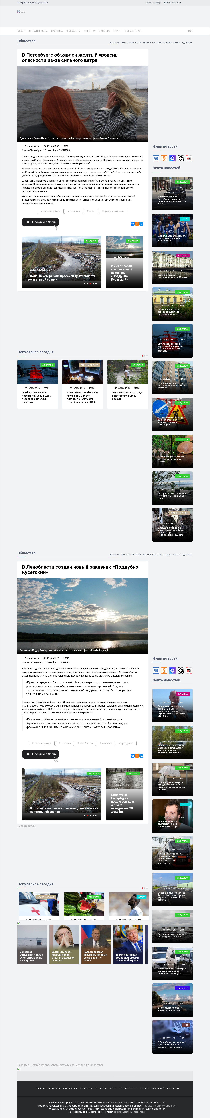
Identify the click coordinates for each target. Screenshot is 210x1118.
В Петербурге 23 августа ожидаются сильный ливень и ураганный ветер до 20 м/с (171, 786)
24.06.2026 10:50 (167, 489)
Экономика (73, 31)
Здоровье (187, 43)
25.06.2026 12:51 (167, 271)
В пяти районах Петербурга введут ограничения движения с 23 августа (172, 971)
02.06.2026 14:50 (32, 388)
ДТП (186, 1025)
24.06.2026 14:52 (167, 413)
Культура (104, 31)
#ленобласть (85, 743)
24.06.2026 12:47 (167, 452)
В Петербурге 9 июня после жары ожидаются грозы (126, 395)
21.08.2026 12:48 (167, 1038)
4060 (182, 192)
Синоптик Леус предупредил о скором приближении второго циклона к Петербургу (60, 277)
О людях (167, 43)
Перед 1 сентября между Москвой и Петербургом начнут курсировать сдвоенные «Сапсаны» (171, 749)
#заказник (106, 743)
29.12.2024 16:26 (121, 257)
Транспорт (182, 988)
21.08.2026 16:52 (167, 964)
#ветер (91, 211)
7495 (182, 888)
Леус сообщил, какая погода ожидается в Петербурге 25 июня (169, 311)
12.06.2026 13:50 (77, 388)
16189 (136, 388)
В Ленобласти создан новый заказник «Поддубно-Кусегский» (121, 272)
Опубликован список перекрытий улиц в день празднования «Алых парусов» (170, 347)
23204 (182, 340)
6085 (182, 930)
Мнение (176, 43)
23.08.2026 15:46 (167, 702)
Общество (89, 31)
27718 (136, 920)
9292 (182, 489)
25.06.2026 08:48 (167, 340)
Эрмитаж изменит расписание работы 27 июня (172, 276)
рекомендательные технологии (130, 1112)
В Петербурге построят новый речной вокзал (170, 1009)
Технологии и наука (131, 43)
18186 (46, 388)
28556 (91, 920)
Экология (114, 43)
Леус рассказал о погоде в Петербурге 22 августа (172, 935)
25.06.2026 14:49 (167, 232)
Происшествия (133, 31)
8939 (182, 1004)
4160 (182, 1038)
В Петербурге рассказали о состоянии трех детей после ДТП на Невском (172, 1044)
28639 (52, 802)
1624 (182, 232)
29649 (46, 920)
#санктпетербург (50, 211)
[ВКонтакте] (133, 224)
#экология (73, 211)
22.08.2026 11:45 (167, 930)
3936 (182, 524)
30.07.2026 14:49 (77, 920)
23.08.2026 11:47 (167, 778)
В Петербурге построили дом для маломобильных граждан (171, 385)
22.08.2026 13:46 (167, 888)
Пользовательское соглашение (160, 1106)
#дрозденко (126, 743)
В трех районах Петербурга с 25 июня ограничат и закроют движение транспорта (172, 421)
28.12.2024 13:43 (121, 786)
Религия (147, 43)
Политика (57, 31)
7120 (182, 413)
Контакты (173, 1088)
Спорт (117, 31)
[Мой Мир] (141, 224)
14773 (182, 379)
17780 (91, 388)
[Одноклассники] (137, 224)
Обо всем (157, 43)
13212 (116, 260)
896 (181, 702)
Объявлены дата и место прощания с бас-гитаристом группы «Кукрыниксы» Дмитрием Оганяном (171, 711)
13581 (182, 964)
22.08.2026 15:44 (167, 849)
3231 (182, 452)
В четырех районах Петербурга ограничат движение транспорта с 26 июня (172, 200)
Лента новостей (38, 31)
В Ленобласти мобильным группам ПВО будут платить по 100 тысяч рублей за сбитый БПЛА (37, 397)
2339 (182, 849)
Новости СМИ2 (26, 825)
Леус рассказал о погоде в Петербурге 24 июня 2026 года (172, 495)
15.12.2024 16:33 (37, 270)
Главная (40, 1088)
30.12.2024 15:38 (51, 146)
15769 (116, 788)
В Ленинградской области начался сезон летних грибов (171, 459)
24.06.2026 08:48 (167, 524)
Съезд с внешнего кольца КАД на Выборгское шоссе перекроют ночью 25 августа (172, 896)
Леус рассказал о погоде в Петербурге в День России (82, 395)
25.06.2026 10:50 (167, 305)
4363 (182, 817)
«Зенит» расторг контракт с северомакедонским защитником (172, 238)
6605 (182, 778)
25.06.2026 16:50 (167, 192)
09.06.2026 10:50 (122, 388)
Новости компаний (152, 1088)
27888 (52, 270)
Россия (21, 31)
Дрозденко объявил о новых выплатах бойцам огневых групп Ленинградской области (171, 531)
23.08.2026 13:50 (167, 741)
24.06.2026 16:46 (167, 379)
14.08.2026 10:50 (122, 920)
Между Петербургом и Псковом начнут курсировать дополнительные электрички (169, 858)
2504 (182, 741)
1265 (182, 271)
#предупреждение (113, 211)
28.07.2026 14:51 (32, 920)
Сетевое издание (118, 1102)
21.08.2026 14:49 (167, 1004)
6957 (182, 305)
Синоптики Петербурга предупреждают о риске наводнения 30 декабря (123, 803)
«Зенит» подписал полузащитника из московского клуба (168, 824)
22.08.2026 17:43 (167, 817)
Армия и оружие (44, 365)
